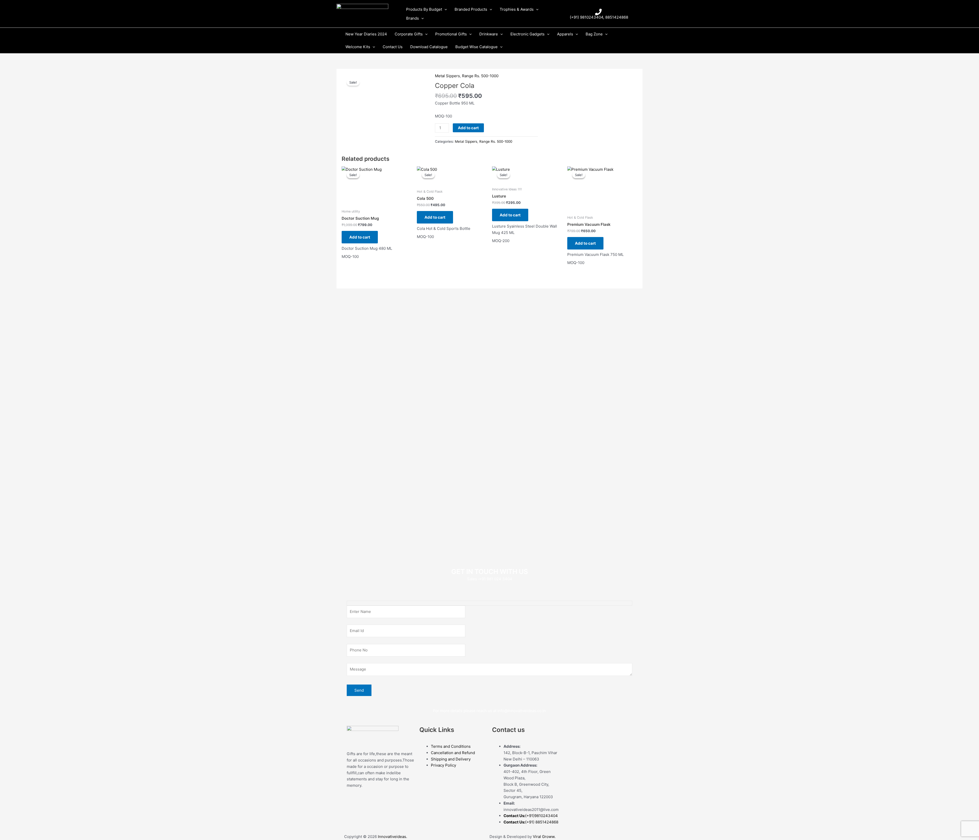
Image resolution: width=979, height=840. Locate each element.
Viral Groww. (544, 836)
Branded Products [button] (471, 9)
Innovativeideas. (392, 836)
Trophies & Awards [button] (517, 9)
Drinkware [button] (488, 34)
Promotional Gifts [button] (451, 34)
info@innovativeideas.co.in (521, 710)
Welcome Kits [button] (357, 46)
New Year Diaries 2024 (366, 34)
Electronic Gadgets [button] (527, 34)
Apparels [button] (565, 34)
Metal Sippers (447, 75)
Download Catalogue (429, 46)
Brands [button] (412, 18)
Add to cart (468, 127)
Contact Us (393, 46)
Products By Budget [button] (424, 9)
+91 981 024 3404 (495, 578)
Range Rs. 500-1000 (480, 75)
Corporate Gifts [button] (409, 34)
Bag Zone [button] (594, 34)
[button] (444, 9)
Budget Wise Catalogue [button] (476, 46)
